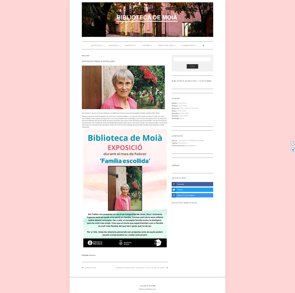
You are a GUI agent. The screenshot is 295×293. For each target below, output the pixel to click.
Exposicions (92, 255)
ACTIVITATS (96, 45)
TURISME (146, 45)
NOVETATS (130, 45)
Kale (154, 286)
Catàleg (176, 165)
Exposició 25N (90, 268)
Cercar (192, 66)
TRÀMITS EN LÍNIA (166, 45)
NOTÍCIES (113, 45)
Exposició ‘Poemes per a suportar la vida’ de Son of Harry (140, 268)
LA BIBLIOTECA (188, 45)
